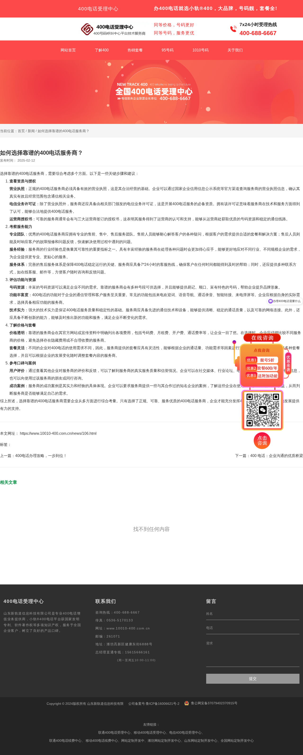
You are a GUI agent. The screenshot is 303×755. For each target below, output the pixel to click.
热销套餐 (135, 50)
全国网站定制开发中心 (237, 740)
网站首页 (68, 50)
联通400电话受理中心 (114, 732)
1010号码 (200, 50)
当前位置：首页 (13, 131)
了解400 (102, 50)
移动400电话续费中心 (102, 740)
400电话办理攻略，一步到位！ (41, 456)
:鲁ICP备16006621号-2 (162, 703)
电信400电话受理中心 (185, 732)
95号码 (168, 50)
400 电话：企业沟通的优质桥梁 (276, 456)
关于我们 (235, 50)
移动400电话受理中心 (150, 732)
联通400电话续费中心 (65, 740)
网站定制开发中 (132, 740)
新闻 (31, 131)
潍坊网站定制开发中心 (164, 740)
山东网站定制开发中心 (200, 740)
